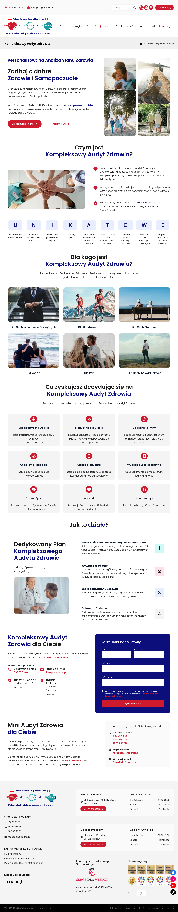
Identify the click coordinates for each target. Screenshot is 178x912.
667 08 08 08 (120, 735)
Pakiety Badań (72, 760)
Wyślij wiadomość (133, 703)
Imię (103, 649)
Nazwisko (138, 649)
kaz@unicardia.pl (56, 672)
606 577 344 (21, 672)
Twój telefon (107, 677)
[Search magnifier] (134, 7)
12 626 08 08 (120, 743)
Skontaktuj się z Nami (22, 123)
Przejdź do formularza (125, 762)
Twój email (106, 663)
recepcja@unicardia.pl (126, 752)
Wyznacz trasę (95, 808)
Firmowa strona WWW (45, 908)
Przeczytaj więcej (61, 123)
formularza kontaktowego (56, 657)
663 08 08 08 (120, 739)
